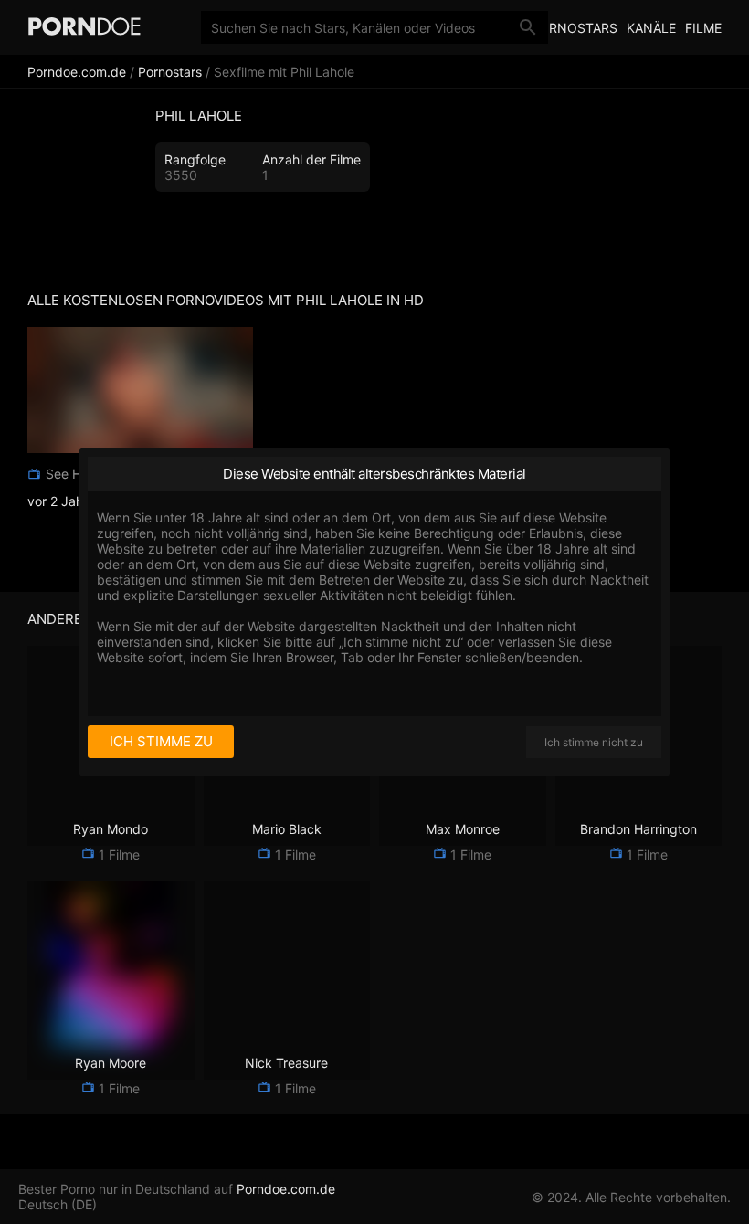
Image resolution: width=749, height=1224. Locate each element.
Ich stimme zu (161, 741)
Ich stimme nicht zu (593, 742)
